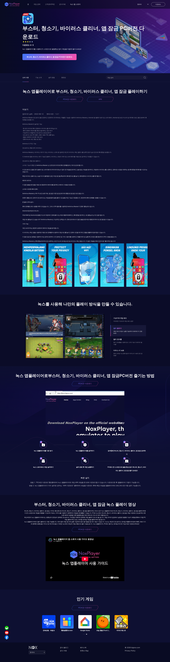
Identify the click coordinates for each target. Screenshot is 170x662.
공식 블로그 (64, 648)
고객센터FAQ (50, 4)
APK (100, 99)
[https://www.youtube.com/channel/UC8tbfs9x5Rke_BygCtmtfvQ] (7, 633)
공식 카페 (63, 651)
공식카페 (62, 4)
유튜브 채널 (84, 651)
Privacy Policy (130, 651)
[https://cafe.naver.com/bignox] (7, 628)
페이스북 (83, 648)
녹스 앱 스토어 (75, 4)
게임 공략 (37, 4)
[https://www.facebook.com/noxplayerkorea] (7, 637)
